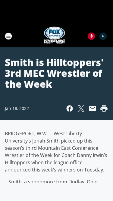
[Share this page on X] (81, 108)
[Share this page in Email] (92, 108)
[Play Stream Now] (103, 36)
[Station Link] (54, 36)
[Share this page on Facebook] (69, 108)
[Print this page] (104, 108)
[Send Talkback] (91, 36)
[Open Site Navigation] (8, 36)
